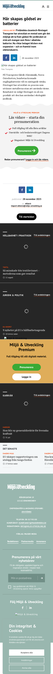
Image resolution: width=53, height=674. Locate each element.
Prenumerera (24, 150)
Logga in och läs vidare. (37, 159)
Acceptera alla (27, 652)
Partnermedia (27, 541)
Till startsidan (26, 216)
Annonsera (41, 541)
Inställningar (26, 660)
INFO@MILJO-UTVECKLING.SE (33, 526)
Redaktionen (13, 541)
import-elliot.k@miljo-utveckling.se (26, 206)
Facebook (22, 607)
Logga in (26, 376)
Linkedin (30, 607)
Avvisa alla (26, 668)
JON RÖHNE (26, 512)
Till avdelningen (42, 235)
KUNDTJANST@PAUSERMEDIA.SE (32, 523)
